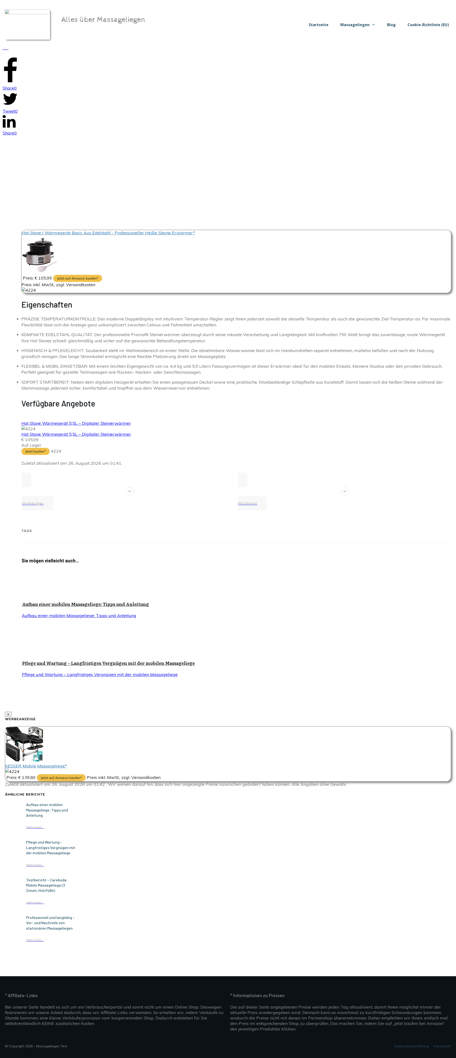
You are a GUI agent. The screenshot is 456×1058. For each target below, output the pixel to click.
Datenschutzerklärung (411, 1046)
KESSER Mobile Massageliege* (36, 766)
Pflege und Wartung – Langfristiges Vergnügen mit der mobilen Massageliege (108, 663)
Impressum (442, 1046)
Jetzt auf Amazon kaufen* (77, 278)
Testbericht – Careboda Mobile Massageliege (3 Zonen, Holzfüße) (46, 885)
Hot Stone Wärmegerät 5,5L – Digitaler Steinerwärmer (76, 423)
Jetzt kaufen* (35, 451)
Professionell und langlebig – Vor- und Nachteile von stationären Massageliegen (50, 922)
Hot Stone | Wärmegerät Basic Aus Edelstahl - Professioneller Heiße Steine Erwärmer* (108, 233)
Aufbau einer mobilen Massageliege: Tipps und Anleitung (85, 604)
